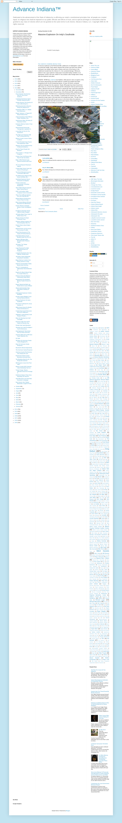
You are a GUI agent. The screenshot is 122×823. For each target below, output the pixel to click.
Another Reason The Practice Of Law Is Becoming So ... (24, 103)
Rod (104, 604)
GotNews (93, 90)
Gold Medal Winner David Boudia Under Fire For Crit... (24, 236)
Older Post (80, 208)
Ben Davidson (102, 347)
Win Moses (95, 661)
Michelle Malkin (95, 129)
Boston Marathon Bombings (102, 357)
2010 (16, 411)
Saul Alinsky (105, 612)
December (19, 89)
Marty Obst (92, 537)
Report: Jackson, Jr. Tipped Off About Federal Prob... (23, 114)
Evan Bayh (92, 435)
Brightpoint (98, 361)
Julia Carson (104, 504)
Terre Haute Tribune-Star (97, 235)
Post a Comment (45, 205)
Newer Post (42, 208)
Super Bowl (94, 628)
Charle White (105, 373)
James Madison (105, 483)
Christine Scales (96, 378)
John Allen (105, 496)
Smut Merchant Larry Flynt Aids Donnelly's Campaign (24, 379)
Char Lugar (97, 373)
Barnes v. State (105, 344)
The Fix (93, 164)
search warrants (93, 617)
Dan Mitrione (94, 397)
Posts (93, 263)
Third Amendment (94, 636)
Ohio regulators (93, 566)
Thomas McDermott (104, 636)
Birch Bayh (104, 353)
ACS (107, 328)
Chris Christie (106, 376)
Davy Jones (99, 406)
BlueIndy (97, 355)
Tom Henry (102, 645)
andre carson (105, 331)
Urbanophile (94, 168)
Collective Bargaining (97, 387)
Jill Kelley (105, 489)
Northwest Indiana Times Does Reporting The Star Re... (24, 375)
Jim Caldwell (92, 491)
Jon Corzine (106, 500)
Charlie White (102, 374)
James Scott (101, 486)
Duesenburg (100, 421)
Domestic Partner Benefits (101, 414)
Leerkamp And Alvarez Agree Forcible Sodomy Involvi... (23, 99)
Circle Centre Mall (101, 381)
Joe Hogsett (93, 494)
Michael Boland (93, 544)
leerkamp (97, 515)
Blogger (68, 810)
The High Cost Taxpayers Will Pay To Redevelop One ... (23, 135)
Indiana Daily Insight (96, 206)
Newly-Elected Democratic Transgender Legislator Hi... (24, 128)
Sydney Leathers (96, 632)
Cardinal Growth (93, 368)
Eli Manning (92, 427)
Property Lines (95, 147)
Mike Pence (101, 549)
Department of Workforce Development (100, 411)
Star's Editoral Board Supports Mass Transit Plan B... (23, 188)
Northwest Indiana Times (97, 225)
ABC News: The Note (96, 179)
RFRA (100, 598)
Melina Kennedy (101, 541)
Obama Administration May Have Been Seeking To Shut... (23, 289)
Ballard (97, 342)
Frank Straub (105, 442)
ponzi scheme (94, 584)
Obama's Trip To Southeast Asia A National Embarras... (24, 146)
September (19, 388)
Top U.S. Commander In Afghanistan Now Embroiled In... (24, 269)
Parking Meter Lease (95, 571)
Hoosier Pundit (95, 98)
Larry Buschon (100, 512)
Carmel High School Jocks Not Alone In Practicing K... (24, 169)
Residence (104, 596)
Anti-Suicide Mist (103, 336)
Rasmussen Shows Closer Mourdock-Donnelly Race (23, 356)
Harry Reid (97, 456)
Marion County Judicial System (100, 529)
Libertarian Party (93, 516)
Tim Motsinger (99, 641)
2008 (16, 416)
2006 (16, 420)
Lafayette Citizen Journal (97, 123)
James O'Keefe (95, 484)
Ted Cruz (96, 635)
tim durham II (101, 640)
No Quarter (94, 137)
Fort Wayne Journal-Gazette (98, 194)
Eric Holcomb (102, 429)
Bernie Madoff (93, 350)
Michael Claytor (103, 544)
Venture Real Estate (94, 649)
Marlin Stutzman (103, 533)
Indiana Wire (94, 210)
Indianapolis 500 (93, 473)
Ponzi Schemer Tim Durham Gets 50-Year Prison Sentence (23, 95)
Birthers (91, 355)
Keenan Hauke (104, 507)
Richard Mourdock (95, 601)
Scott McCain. (97, 616)
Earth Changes (97, 424)
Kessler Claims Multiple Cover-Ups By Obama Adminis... (24, 297)
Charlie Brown (93, 374)
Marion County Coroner (96, 526)
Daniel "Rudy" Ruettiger (101, 398)
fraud (93, 443)
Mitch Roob (97, 553)
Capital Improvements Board (96, 366)
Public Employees (99, 587)
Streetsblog (94, 160)
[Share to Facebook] (69, 149)
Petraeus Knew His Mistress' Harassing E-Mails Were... (23, 276)
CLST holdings (101, 386)
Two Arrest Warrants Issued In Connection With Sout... (23, 172)
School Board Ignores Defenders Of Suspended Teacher (99, 680)
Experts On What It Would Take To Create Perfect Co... (24, 273)
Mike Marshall (93, 549)
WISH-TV (93, 239)
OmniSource (104, 566)
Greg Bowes (104, 451)
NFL (104, 561)
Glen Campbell (104, 446)
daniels (91, 400)
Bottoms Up (95, 358)
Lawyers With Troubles (97, 125)
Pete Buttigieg (104, 577)
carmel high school (103, 371)
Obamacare (99, 563)
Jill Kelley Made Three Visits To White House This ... (24, 215)
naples (91, 556)
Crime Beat (92, 394)
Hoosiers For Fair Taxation (98, 100)
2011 (16, 409)
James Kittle (97, 483)
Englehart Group (105, 427)
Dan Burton (92, 395)
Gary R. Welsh (46, 167)
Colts (106, 387)
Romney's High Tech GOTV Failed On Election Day (23, 322)
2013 (16, 85)
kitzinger (101, 510)
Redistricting (104, 593)
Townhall (93, 166)
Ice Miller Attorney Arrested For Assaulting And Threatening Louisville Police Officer (103, 759)
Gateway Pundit (95, 89)
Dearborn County (93, 408)
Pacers (102, 567)
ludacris (98, 521)
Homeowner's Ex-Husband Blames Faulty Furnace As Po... (23, 281)
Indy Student (94, 114)
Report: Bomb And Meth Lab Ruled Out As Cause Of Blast (24, 285)
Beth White (101, 350)
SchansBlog (94, 158)
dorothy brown (99, 418)
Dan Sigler (102, 397)
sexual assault (93, 620)
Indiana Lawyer (95, 208)
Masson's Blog (95, 127)
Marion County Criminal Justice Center (99, 527)
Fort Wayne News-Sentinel (98, 196)
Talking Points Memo (96, 162)
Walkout (105, 654)
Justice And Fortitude (96, 121)
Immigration (102, 462)
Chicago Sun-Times (96, 185)
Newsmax (93, 223)
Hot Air (92, 102)
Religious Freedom (94, 596)
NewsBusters (94, 133)
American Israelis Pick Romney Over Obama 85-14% (24, 352)
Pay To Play (101, 576)
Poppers (104, 583)
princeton (92, 585)
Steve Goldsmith (101, 624)
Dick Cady (102, 413)
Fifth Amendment (100, 438)
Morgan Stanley (95, 555)
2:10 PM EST (45, 172)
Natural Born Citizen (102, 558)
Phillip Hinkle (104, 580)
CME (108, 386)
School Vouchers (93, 614)
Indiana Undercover (103, 472)
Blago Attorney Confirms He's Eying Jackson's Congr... (23, 260)
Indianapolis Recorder (97, 214)
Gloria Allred (92, 449)
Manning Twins (100, 523)
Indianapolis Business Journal (99, 212)
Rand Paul (97, 590)
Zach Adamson (100, 662)
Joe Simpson (98, 496)
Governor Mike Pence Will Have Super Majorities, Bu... (24, 335)
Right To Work (97, 604)
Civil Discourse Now (96, 79)
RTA (102, 608)
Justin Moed (102, 505)
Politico (93, 227)
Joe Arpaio (97, 492)
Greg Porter (92, 452)
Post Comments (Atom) (51, 211)
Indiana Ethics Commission (98, 464)
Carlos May (100, 369)
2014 (16, 83)
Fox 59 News (94, 198)
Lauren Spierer (94, 513)
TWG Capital (102, 646)
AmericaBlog (94, 69)
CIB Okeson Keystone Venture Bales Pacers (99, 379)
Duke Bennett (93, 422)
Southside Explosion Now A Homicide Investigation (23, 180)
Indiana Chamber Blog (97, 104)
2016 (16, 79)
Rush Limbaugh (100, 609)
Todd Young (105, 643)
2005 (16, 422)
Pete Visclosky (93, 579)
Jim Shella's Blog (95, 118)
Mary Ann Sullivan (101, 537)
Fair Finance (102, 435)
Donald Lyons (100, 416)
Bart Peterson (103, 345)
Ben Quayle (97, 349)
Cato (43, 177)
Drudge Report (95, 190)
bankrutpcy (104, 342)
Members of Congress (94, 542)
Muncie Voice (94, 131)
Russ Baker (94, 152)
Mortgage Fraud (104, 555)
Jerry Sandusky (100, 488)
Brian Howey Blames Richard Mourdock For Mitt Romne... (23, 203)
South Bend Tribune (96, 231)
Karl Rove (97, 507)
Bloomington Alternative (97, 181)
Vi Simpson (98, 651)
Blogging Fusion (95, 75)
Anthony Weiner (93, 336)
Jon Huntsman (94, 502)
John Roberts (99, 500)
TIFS (103, 638)
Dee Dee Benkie (104, 408)
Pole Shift (92, 582)
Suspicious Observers (96, 233)
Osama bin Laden (94, 567)
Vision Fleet (106, 651)
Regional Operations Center (98, 595)
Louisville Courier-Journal (97, 220)
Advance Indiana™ (37, 9)
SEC (101, 617)
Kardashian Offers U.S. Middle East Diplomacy (23, 110)
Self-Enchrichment (103, 619)
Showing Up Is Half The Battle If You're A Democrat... (24, 328)
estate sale (104, 434)
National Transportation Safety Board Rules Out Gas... (23, 264)
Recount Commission (97, 591)
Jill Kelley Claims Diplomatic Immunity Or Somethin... (23, 257)
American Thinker (95, 71)
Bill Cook (97, 353)
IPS (92, 478)
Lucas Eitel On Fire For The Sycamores (23, 132)
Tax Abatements (103, 633)
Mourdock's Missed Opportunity (24, 347)
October (18, 386)
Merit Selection (104, 542)
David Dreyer (94, 402)
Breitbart (93, 183)
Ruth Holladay (94, 154)
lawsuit (91, 515)
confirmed (53, 80)
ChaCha (91, 373)
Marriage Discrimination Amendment (98, 534)
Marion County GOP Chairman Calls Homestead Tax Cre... (24, 367)
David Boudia (106, 400)
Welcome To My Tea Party (97, 170)
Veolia (93, 651)
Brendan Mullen (103, 358)
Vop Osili (94, 653)
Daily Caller (94, 81)
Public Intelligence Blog (97, 149)
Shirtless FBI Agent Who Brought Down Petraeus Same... (23, 241)
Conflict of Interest (94, 389)
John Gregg (99, 499)
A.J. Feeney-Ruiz (94, 327)
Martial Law (105, 536)
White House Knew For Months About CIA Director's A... (24, 308)
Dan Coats (99, 395)
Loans (97, 520)
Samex (91, 612)
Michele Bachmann (94, 547)
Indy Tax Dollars (95, 116)
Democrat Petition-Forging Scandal (99, 410)
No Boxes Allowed (95, 135)
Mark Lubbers (106, 531)
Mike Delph (103, 547)
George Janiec (106, 445)
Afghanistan (104, 329)
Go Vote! (18, 338)
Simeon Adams (103, 620)
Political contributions (102, 582)
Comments (95, 266)
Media (93, 541)
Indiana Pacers (100, 467)
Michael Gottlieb (94, 545)
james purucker (93, 486)
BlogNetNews (94, 73)
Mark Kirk (99, 531)
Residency (92, 598)
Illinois (96, 462)
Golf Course (100, 449)
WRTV (92, 241)
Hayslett (103, 456)
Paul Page (98, 574)
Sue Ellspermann (105, 627)
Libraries (101, 516)
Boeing (91, 357)
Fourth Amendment (103, 440)
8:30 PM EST (45, 202)
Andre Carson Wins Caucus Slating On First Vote (104, 717)
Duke (106, 421)
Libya (106, 516)
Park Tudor (104, 569)
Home (61, 208)
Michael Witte (104, 545)
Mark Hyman (92, 531)
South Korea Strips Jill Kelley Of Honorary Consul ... (24, 121)
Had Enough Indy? (96, 92)
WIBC (100, 659)
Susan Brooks (104, 628)
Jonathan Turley (95, 120)
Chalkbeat (93, 77)
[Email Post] (60, 149)
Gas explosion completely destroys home (49, 64)
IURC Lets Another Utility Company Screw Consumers (24, 192)
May (17, 397)
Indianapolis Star (95, 216)
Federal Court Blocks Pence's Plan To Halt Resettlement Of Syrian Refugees (100, 704)
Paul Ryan (105, 574)
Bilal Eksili (98, 352)
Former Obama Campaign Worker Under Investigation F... (23, 207)
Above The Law (95, 65)
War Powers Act (104, 656)
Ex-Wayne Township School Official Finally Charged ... (23, 211)
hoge (106, 459)
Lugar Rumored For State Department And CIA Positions (22, 249)
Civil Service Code (99, 384)
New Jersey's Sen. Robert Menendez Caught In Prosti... (24, 383)
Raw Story (93, 151)
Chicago (91, 376)
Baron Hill (94, 345)
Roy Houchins (95, 608)
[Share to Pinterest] (70, 149)
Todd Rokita (97, 643)
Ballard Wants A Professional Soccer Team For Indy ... (23, 199)
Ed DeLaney (105, 426)
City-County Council (100, 383)
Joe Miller (102, 494)
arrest (101, 341)
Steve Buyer (92, 624)
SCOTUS (93, 156)
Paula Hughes (93, 575)
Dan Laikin (106, 395)
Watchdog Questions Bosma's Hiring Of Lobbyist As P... (23, 106)
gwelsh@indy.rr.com (18, 56)
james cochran (100, 481)
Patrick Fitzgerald (94, 572)
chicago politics (98, 376)
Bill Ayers (104, 352)
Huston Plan (102, 460)
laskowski (107, 512)
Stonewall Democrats (94, 627)
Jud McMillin (96, 504)
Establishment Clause (95, 434)
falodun (91, 437)
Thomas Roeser (95, 638)
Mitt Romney (105, 553)
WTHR (92, 243)
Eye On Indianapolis (96, 85)
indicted (91, 476)
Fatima (96, 437)
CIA (103, 378)
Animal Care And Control (102, 334)
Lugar (103, 521)
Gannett (99, 445)
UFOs (108, 646)
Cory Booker (104, 392)
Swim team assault (105, 630)
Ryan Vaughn (101, 611)
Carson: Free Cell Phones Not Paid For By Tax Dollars (23, 157)
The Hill (93, 237)
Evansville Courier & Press (98, 192)
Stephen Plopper (103, 622)
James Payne (104, 484)
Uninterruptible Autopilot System (99, 648)
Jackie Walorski (99, 480)
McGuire (107, 539)
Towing (96, 646)
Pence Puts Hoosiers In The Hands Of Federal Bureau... (23, 233)
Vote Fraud (102, 653)
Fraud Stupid (94, 87)
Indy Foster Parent (95, 110)
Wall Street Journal (94, 656)
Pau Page (102, 572)
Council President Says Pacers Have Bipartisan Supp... (24, 142)
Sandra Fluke (97, 612)
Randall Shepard (105, 590)
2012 (16, 88)
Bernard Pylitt (105, 349)
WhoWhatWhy (94, 172)
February (18, 404)
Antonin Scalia (93, 337)
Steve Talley (97, 625)
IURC (96, 478)
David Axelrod (98, 400)
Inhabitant (107, 476)
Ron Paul (106, 606)
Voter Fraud (92, 654)
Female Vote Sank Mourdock (23, 325)
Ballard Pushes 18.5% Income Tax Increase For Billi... (23, 229)
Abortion (102, 327)
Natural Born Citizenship (98, 559)
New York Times (95, 221)
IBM (108, 460)
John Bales (93, 497)
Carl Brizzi (101, 368)
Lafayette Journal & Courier (98, 218)
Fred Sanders (106, 443)
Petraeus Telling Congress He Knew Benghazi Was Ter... (23, 222)
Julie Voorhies (93, 505)
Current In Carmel (95, 189)
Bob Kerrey (105, 355)
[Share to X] (67, 149)
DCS (106, 406)
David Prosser (101, 405)
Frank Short (98, 442)
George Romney (95, 446)
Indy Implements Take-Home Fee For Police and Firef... (23, 331)
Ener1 (98, 427)
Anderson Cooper (94, 331)
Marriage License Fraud (95, 536)
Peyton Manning (94, 580)
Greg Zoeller (100, 453)
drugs (106, 418)
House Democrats (94, 460)
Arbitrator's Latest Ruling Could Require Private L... (24, 315)
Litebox (103, 518)
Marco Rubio (104, 524)
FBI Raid (101, 437)
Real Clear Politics (96, 229)
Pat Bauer (104, 571)
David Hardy (102, 402)
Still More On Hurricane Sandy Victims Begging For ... (23, 341)
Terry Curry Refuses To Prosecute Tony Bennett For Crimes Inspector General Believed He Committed (100, 773)
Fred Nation (98, 443)
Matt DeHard (101, 539)
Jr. (90, 504)
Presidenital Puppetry (96, 145)
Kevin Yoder (106, 508)
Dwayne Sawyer (102, 422)
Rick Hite (106, 601)
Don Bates (92, 416)
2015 (16, 81)
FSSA (92, 445)
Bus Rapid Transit (101, 365)
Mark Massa (94, 533)
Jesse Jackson (98, 489)
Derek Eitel (94, 413)
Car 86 (106, 366)
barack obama (94, 344)
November (19, 92)
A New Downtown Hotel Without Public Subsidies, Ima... (24, 117)
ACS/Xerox (95, 329)
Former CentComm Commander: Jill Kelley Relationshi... (22, 184)
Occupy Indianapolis (102, 564)
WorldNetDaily (95, 247)
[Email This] (63, 149)
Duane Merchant (94, 419)
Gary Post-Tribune (95, 202)
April (17, 399)
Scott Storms (105, 616)
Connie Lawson (104, 389)
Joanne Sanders (101, 491)
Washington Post (95, 245)
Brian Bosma (93, 360)
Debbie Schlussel (95, 83)
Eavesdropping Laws (95, 426)
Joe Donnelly (104, 492)
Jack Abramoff (102, 478)
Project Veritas (99, 585)
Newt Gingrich (97, 561)
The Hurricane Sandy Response (24, 350)
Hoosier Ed (94, 96)
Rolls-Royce (99, 606)
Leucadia (104, 515)
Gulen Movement (100, 454)
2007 (16, 418)
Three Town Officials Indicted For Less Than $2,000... (23, 195)
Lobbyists (103, 520)
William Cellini (106, 659)
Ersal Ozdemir (102, 432)
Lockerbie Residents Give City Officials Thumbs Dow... (23, 253)
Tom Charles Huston (94, 645)
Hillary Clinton (93, 459)
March (17, 402)
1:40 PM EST (45, 162)
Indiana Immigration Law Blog (98, 106)
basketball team (93, 347)
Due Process (103, 419)
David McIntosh (99, 403)
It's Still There (102, 729)
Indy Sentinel (94, 112)
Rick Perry (92, 603)
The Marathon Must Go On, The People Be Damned (24, 360)
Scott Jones (102, 614)
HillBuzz (93, 94)
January (18, 406)
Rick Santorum (101, 603)
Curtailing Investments (102, 394)
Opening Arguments (96, 143)
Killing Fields (94, 510)
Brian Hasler (101, 360)
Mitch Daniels (103, 551)
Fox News (93, 200)
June (17, 395)
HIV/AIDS (101, 459)
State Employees (93, 622)
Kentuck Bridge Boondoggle (96, 508)
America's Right (95, 67)
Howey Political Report (97, 204)
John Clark (101, 497)
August (18, 391)
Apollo (101, 337)
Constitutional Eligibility (95, 390)
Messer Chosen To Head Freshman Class (22, 218)
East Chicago (106, 424)
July (17, 393)
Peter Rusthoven (103, 579)
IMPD (107, 462)
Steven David (105, 625)
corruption (97, 392)
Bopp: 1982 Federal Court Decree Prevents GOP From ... (24, 161)
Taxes (91, 635)
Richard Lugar (100, 600)
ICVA (92, 462)
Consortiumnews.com (96, 187)
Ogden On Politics (95, 141)
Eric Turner (99, 431)
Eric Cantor (94, 429)
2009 (16, 413)
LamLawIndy (45, 158)
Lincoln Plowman (94, 518)
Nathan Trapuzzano (99, 556)
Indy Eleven (98, 477)
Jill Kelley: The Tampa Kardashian (21, 245)
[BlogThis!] (65, 149)
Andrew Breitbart (98, 333)
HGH (105, 457)
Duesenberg (92, 421)
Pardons (97, 569)
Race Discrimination (100, 588)
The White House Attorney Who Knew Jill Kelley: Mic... (24, 176)
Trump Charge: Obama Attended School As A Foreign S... (24, 371)
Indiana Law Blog (95, 108)
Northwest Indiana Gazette (98, 139)
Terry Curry (103, 635)
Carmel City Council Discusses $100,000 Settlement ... (24, 311)
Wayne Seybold (94, 658)
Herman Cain (98, 457)
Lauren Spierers (104, 513)
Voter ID (99, 654)
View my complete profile (96, 36)
